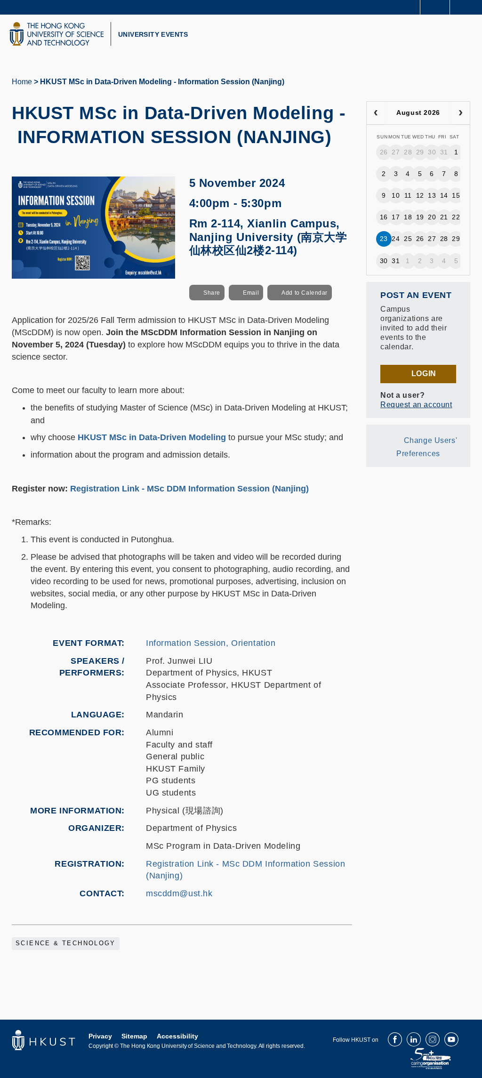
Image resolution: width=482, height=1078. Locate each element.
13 (432, 195)
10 (396, 195)
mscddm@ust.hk (179, 893)
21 (444, 217)
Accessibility (177, 1036)
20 (432, 217)
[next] (460, 113)
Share (211, 293)
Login (423, 374)
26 (384, 152)
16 (384, 217)
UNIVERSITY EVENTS (153, 34)
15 (456, 195)
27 (396, 152)
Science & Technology (66, 943)
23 (384, 238)
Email (251, 293)
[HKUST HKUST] (56, 34)
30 (432, 152)
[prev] (376, 113)
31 (444, 152)
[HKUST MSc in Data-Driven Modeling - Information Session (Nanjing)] (93, 227)
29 (420, 152)
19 (420, 217)
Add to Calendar (304, 293)
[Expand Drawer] (435, 7)
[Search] (467, 6)
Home (22, 82)
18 (408, 217)
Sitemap (134, 1036)
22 (456, 217)
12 (420, 195)
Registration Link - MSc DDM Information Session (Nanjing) (189, 488)
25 (408, 238)
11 (408, 195)
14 (444, 195)
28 (408, 152)
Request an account (416, 405)
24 (396, 238)
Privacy (100, 1036)
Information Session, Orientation (211, 643)
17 (396, 217)
